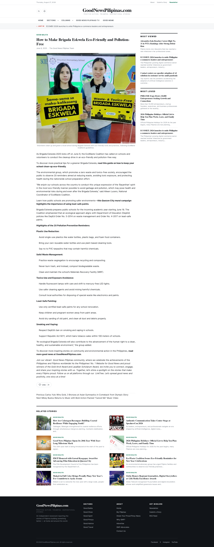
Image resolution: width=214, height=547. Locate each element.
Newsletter (174, 2)
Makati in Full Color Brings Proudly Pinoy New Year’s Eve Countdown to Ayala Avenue (78, 477)
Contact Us (121, 531)
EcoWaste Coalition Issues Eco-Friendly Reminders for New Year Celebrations (151, 460)
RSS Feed (153, 516)
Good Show (88, 512)
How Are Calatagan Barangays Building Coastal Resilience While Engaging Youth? (75, 422)
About (152, 2)
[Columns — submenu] (72, 20)
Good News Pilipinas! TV (87, 20)
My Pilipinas (121, 512)
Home (40, 20)
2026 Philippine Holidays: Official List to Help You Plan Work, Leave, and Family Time (157, 117)
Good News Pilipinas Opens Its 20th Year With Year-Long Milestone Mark (77, 442)
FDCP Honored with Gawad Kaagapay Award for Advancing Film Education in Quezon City (75, 460)
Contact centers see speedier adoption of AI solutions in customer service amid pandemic (159, 74)
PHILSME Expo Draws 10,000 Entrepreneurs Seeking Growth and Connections (155, 98)
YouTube (175, 542)
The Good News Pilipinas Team (61, 48)
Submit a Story (162, 2)
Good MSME (108, 20)
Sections (51, 20)
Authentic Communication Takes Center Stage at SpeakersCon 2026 (148, 422)
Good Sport (88, 516)
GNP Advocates (123, 527)
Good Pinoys (88, 520)
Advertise (120, 523)
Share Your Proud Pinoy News (128, 516)
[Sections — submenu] (58, 20)
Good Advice (88, 523)
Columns (65, 20)
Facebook (154, 542)
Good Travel (88, 527)
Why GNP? (121, 520)
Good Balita (42, 35)
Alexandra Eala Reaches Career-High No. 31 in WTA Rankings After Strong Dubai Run (158, 43)
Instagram (166, 542)
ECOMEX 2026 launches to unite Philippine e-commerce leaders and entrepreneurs (79, 26)
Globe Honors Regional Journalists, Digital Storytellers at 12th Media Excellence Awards (151, 477)
